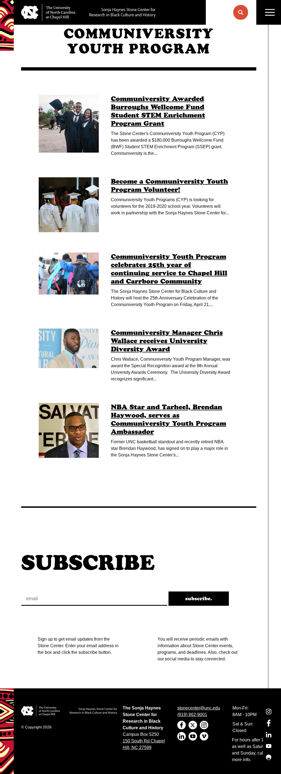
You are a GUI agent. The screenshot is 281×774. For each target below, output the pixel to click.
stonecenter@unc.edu (198, 708)
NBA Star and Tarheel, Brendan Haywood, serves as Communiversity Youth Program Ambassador (168, 419)
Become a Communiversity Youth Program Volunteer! (169, 185)
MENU (268, 12)
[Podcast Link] (269, 761)
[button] (240, 12)
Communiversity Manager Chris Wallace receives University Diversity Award (167, 341)
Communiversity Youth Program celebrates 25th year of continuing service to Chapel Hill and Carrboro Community (169, 269)
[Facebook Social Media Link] (269, 726)
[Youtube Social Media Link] (269, 749)
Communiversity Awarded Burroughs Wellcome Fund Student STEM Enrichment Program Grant (158, 111)
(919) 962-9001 (192, 714)
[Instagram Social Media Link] (269, 715)
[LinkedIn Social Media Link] (269, 738)
